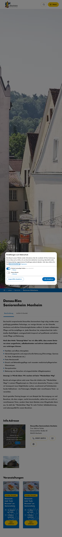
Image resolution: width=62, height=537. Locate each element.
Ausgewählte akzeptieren (15, 279)
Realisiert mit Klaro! (51, 283)
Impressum (24, 264)
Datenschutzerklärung (14, 264)
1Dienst (13, 270)
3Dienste (14, 274)
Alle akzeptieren (48, 279)
